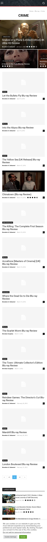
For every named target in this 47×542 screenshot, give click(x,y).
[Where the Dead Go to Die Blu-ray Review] (23, 282)
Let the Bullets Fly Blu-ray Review (19, 95)
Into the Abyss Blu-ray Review (18, 127)
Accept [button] (23, 537)
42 (20, 477)
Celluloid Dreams (8, 61)
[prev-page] (4, 477)
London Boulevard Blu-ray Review (20, 464)
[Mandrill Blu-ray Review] (23, 418)
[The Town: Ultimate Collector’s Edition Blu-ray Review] (23, 349)
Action (5, 92)
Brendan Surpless (7, 334)
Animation (6, 292)
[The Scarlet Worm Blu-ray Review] (23, 317)
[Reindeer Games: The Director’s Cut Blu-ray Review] (23, 384)
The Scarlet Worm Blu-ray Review (19, 330)
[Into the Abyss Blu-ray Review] (23, 114)
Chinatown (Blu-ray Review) (16, 194)
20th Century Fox (7, 222)
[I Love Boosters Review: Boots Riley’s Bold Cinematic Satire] (8, 510)
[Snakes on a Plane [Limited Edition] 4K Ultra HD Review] (23, 34)
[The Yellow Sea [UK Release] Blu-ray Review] (23, 146)
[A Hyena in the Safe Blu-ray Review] (19, 59)
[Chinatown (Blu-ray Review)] (23, 181)
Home (31, 11)
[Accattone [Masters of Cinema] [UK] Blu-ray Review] (23, 247)
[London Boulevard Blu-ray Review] (23, 450)
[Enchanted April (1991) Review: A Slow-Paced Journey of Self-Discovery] (8, 498)
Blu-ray (37, 11)
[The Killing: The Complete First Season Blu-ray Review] (23, 213)
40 (9, 477)
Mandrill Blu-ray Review (14, 432)
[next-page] (25, 477)
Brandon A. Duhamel (8, 99)
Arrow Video (6, 36)
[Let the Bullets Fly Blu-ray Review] (23, 82)
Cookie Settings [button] (10, 537)
